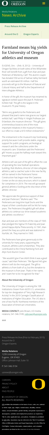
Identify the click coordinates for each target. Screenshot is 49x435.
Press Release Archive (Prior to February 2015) (23, 337)
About (5, 387)
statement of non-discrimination (30, 429)
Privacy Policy (9, 383)
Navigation (44, 3)
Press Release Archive (15, 26)
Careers (6, 380)
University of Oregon (16, 397)
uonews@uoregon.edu (12, 372)
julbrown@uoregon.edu (36, 314)
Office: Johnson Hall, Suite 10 (15, 360)
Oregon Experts (31, 34)
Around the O (11, 34)
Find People (8, 391)
